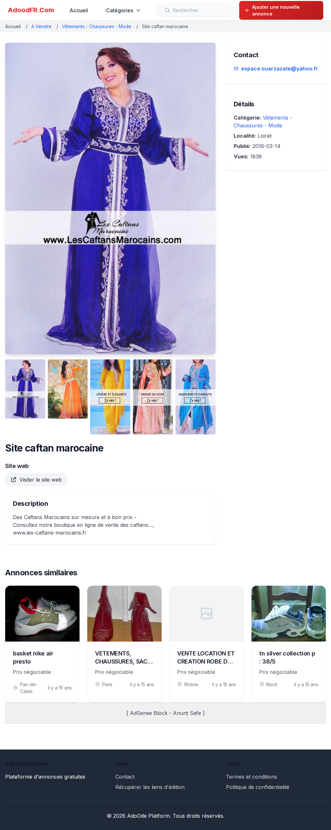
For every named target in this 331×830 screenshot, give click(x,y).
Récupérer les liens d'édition (150, 787)
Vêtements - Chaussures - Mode (96, 26)
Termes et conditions (251, 776)
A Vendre (41, 26)
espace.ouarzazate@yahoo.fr (279, 68)
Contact (124, 776)
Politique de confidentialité (257, 787)
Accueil (78, 10)
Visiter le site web (40, 479)
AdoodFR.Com (31, 10)
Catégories (119, 10)
